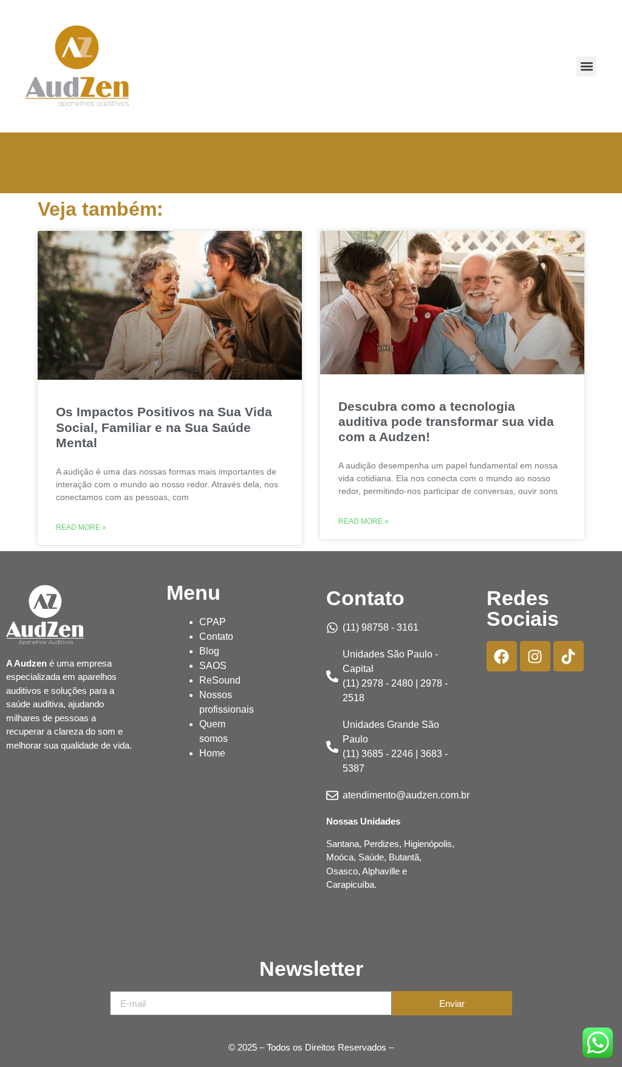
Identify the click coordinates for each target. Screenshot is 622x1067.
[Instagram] (535, 656)
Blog (209, 651)
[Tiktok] (568, 656)
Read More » (81, 527)
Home (212, 753)
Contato (216, 636)
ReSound (220, 680)
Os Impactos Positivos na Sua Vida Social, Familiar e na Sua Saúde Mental (164, 427)
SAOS (213, 665)
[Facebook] (502, 656)
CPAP (212, 622)
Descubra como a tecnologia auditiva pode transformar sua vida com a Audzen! (446, 421)
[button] (586, 67)
